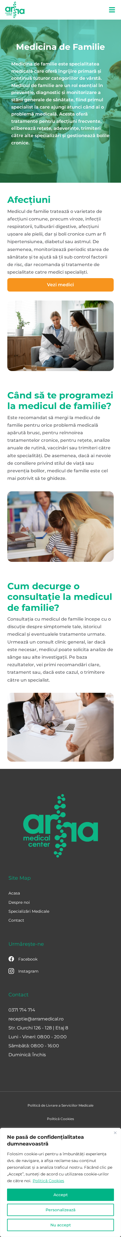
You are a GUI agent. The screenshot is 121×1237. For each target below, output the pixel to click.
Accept (60, 1194)
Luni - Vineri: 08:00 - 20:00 (37, 1036)
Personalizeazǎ (60, 1209)
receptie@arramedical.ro (36, 1019)
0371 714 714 (21, 1010)
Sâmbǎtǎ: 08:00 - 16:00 (33, 1045)
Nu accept (60, 1224)
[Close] (115, 1132)
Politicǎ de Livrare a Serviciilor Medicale (60, 1105)
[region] (60, 1182)
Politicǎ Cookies (48, 1180)
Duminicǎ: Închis (27, 1054)
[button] (112, 10)
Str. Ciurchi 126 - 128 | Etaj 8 (38, 1028)
